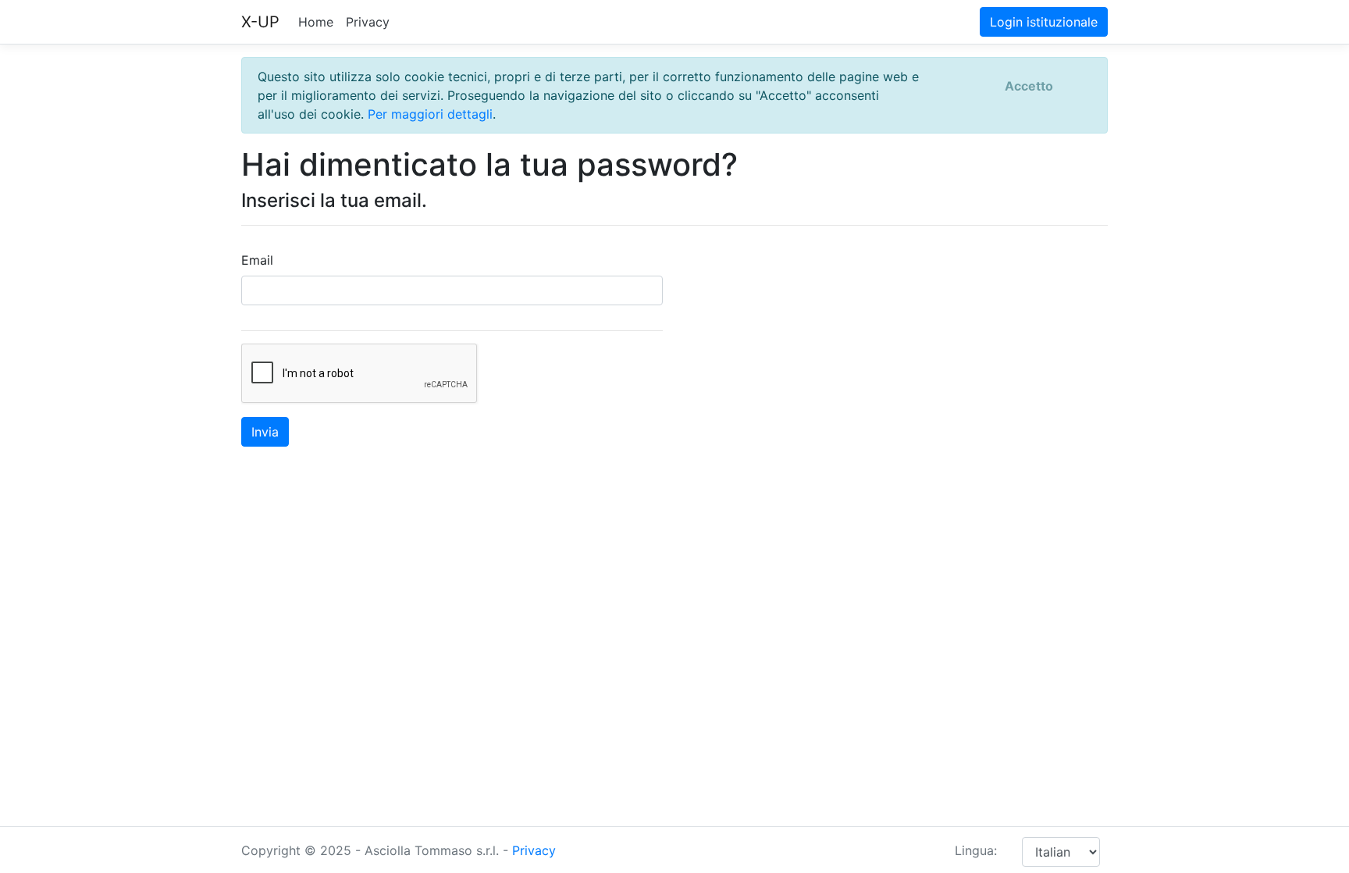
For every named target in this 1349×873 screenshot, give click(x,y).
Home (315, 22)
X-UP (260, 21)
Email (257, 260)
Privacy (368, 22)
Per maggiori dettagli (430, 114)
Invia (265, 432)
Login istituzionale (1044, 22)
